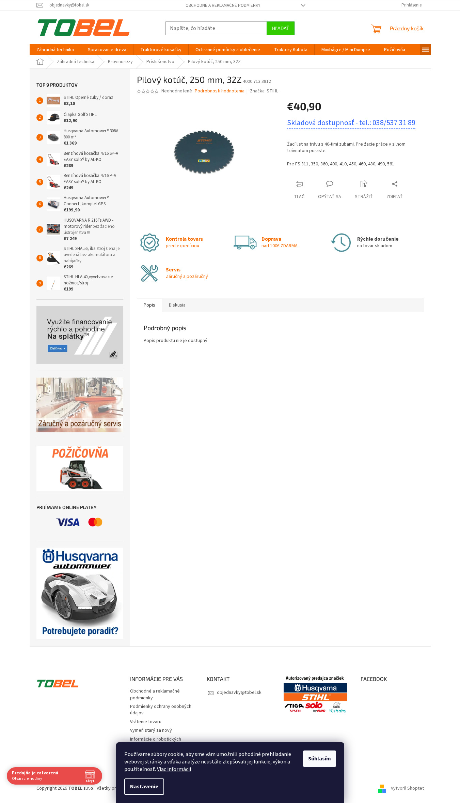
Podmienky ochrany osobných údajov (160, 709)
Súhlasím (319, 758)
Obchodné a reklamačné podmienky (223, 5)
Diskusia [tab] (177, 305)
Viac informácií (174, 769)
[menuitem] (55, 49)
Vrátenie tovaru (145, 721)
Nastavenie (144, 786)
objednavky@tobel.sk (239, 692)
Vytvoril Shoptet (407, 788)
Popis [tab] (149, 305)
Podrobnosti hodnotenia (219, 91)
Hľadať (280, 28)
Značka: (264, 91)
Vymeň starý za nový (151, 730)
